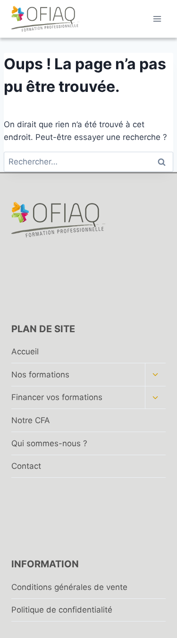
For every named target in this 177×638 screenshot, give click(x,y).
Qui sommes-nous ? (49, 443)
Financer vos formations (56, 397)
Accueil (25, 351)
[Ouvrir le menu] (157, 18)
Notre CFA (30, 420)
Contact (26, 466)
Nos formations (40, 374)
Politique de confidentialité (61, 609)
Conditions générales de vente (69, 587)
